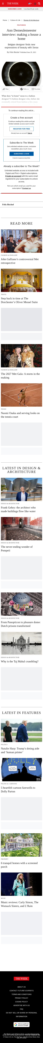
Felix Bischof (14, 52)
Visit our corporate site (32, 1035)
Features (21, 25)
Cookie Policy (21, 1002)
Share (7, 89)
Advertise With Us (21, 1005)
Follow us (26, 89)
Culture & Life (15, 20)
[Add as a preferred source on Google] (22, 1024)
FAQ (21, 1009)
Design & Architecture (31, 20)
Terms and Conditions (21, 994)
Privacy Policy (21, 998)
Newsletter (37, 89)
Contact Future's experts (21, 991)
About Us (21, 987)
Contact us (26, 188)
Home (5, 20)
